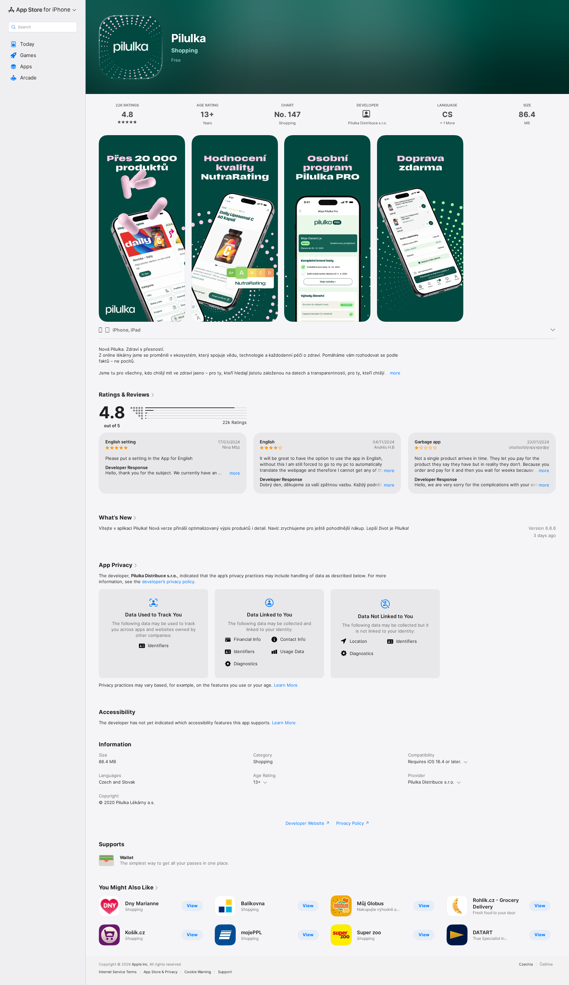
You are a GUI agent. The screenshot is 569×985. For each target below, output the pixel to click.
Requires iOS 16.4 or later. (434, 761)
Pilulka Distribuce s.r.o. (431, 782)
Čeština (546, 964)
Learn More (286, 685)
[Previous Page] (92, 463)
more (395, 372)
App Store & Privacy (160, 972)
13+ (257, 782)
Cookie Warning (197, 972)
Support (225, 972)
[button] (43, 44)
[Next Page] (562, 463)
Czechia (526, 964)
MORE (235, 473)
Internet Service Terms (118, 972)
